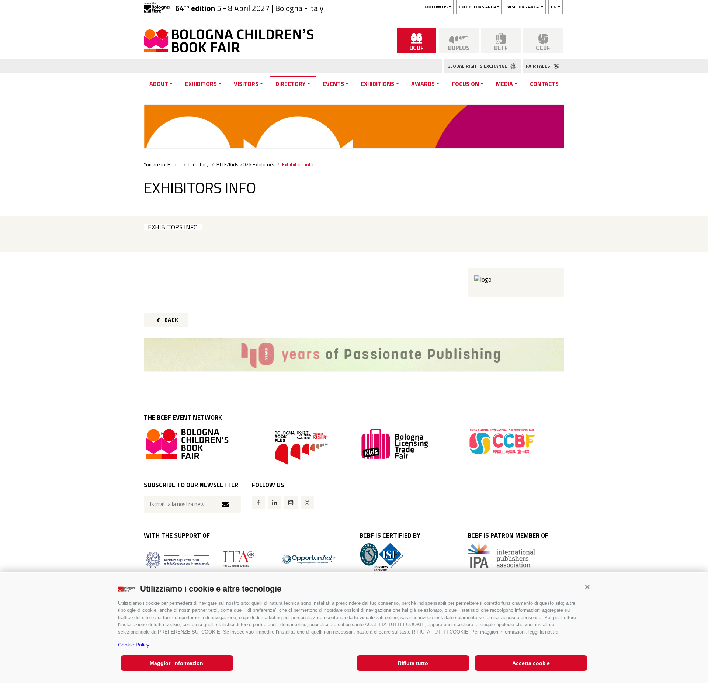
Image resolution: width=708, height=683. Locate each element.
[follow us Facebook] (258, 502)
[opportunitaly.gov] (241, 559)
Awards (423, 83)
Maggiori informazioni (177, 663)
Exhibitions (377, 83)
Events (333, 83)
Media (504, 83)
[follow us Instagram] (307, 502)
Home (174, 164)
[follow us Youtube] (291, 502)
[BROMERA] (354, 355)
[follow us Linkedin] (274, 502)
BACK (170, 320)
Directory (290, 83)
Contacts (544, 83)
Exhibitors (201, 83)
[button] (587, 587)
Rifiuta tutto (413, 663)
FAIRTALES (538, 66)
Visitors (246, 83)
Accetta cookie (531, 663)
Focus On (465, 83)
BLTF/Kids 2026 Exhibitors (245, 164)
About (158, 83)
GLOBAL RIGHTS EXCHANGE (477, 66)
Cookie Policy (133, 645)
